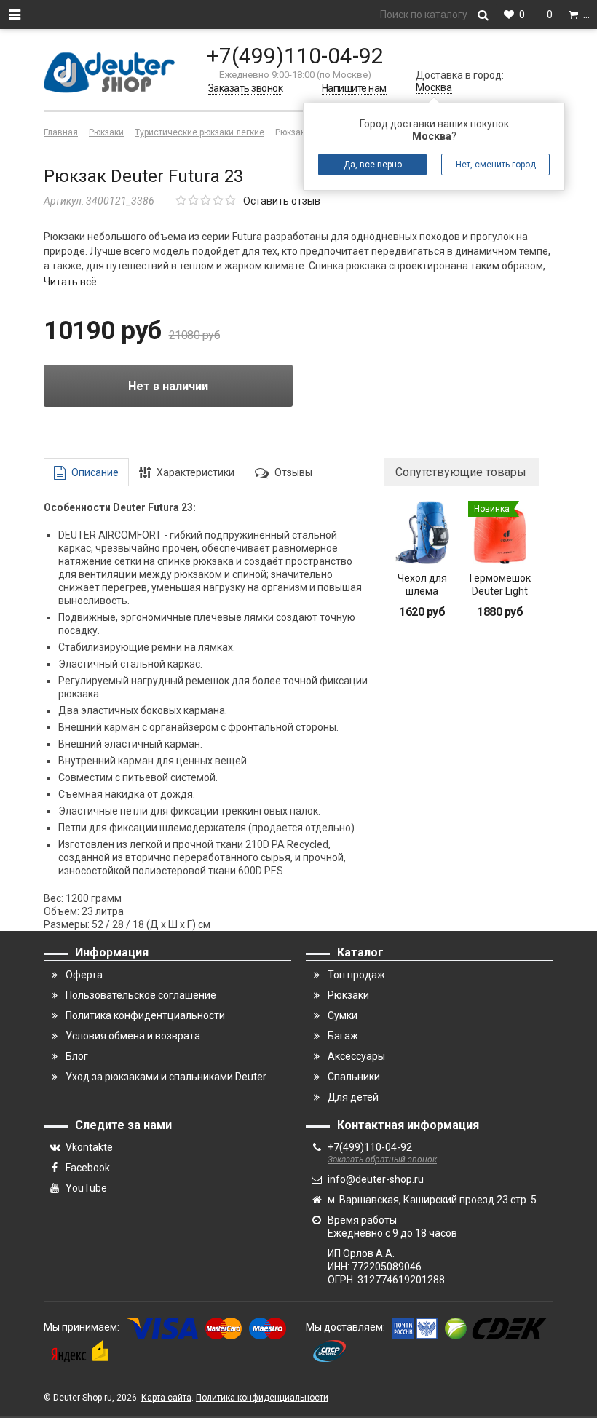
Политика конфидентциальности (145, 1015)
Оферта (84, 975)
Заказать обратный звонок (382, 1159)
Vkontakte (89, 1147)
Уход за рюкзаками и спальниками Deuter (166, 1076)
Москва (434, 87)
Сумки (342, 1015)
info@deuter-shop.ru (376, 1179)
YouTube (86, 1188)
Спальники (354, 1076)
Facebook (88, 1167)
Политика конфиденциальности (262, 1398)
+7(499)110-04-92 (295, 55)
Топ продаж (356, 975)
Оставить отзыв (281, 201)
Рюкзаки (348, 995)
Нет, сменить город (496, 164)
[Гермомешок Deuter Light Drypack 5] (499, 532)
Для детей (353, 1097)
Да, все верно (373, 164)
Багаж (343, 1036)
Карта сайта (166, 1398)
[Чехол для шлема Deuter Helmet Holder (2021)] (422, 532)
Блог (77, 1056)
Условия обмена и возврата (133, 1036)
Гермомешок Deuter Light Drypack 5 (500, 591)
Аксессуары (356, 1056)
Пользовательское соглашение (141, 995)
